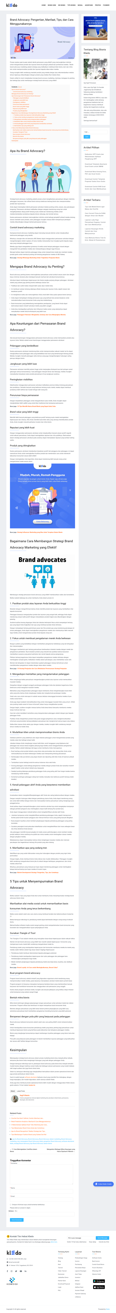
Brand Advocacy (33, 1139)
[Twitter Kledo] (16, 1271)
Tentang (60, 1258)
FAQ (59, 1290)
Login (59, 1287)
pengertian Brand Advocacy (52, 1141)
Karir (59, 1264)
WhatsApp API (96, 1271)
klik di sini (54, 1242)
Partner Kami (62, 1280)
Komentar (13, 1163)
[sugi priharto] (14, 1103)
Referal (77, 1280)
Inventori (77, 1277)
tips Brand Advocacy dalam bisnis (41, 1143)
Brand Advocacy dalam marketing (50, 1139)
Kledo (108, 1309)
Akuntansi (89, 5)
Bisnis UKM (52, 5)
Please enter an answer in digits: (20, 1208)
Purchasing (78, 1264)
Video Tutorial (62, 1271)
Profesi (98, 5)
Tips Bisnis (71, 5)
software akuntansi (31, 1077)
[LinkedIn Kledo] (25, 1271)
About (13, 1091)
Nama (12, 1188)
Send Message (102, 1238)
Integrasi (77, 1284)
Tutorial (60, 1267)
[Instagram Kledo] (11, 1271)
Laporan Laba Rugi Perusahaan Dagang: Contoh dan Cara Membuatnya (95, 222)
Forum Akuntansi (97, 1267)
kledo (41, 1141)
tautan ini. (32, 1085)
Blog (59, 1261)
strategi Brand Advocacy (22, 1143)
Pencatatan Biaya (80, 1267)
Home (44, 5)
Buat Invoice (96, 1261)
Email (12, 1196)
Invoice (77, 1261)
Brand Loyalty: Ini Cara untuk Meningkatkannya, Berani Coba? (37, 967)
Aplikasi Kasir (79, 1287)
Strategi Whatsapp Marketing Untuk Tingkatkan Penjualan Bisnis (38, 258)
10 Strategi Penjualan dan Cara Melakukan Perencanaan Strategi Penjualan (42, 668)
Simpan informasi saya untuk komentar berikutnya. (28, 1204)
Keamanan (61, 1274)
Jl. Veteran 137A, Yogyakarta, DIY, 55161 (20, 1265)
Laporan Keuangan (80, 1271)
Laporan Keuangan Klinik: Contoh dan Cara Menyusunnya (94, 231)
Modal (80, 5)
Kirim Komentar (17, 1220)
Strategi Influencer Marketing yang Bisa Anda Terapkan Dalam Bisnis (39, 532)
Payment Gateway (80, 1293)
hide (20, 87)
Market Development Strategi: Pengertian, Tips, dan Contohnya (37, 872)
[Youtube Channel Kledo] (21, 1271)
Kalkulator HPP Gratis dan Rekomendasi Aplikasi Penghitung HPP (94, 156)
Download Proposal (64, 1284)
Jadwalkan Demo (63, 1277)
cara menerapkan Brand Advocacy (28, 1141)
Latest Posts (21, 1091)
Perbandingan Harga (81, 1258)
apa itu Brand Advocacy (19, 1139)
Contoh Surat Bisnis (98, 1264)
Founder (106, 5)
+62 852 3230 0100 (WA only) (17, 1259)
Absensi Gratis (96, 1274)
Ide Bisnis (61, 5)
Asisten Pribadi (79, 1290)
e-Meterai (78, 1297)
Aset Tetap (78, 1274)
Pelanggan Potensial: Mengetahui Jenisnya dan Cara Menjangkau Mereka (41, 315)
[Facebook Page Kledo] (7, 1271)
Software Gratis (97, 1258)
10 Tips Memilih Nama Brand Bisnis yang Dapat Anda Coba (36, 406)
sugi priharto (24, 1095)
